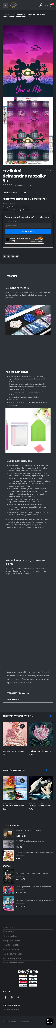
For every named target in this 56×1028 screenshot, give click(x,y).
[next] (50, 171)
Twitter (8, 256)
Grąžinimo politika (12, 940)
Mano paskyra (10, 936)
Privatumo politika (12, 958)
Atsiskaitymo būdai (13, 954)
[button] (46, 5)
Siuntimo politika (11, 945)
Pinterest (11, 997)
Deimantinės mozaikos (20, 207)
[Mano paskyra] (41, 5)
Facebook (4, 256)
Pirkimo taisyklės (11, 949)
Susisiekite (9, 931)
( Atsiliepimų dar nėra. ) (23, 185)
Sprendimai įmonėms (14, 962)
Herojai (19, 210)
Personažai (27, 210)
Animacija (12, 210)
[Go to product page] (15, 734)
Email (17, 256)
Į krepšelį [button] (22, 726)
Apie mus (8, 927)
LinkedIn (13, 256)
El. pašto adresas (12, 221)
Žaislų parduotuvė (11, 1009)
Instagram (18, 997)
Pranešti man (28, 231)
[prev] (46, 171)
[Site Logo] (13, 5)
